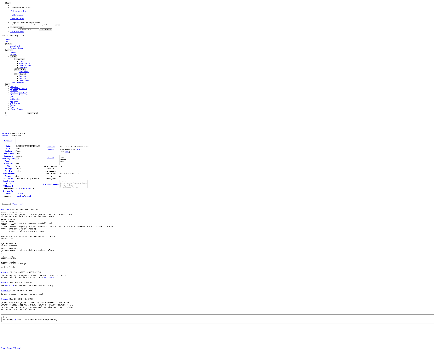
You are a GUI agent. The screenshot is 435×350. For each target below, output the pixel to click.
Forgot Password (17, 27)
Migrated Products (16, 109)
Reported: (51, 147)
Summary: (4, 135)
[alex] (62, 156)
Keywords (8, 141)
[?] (6, 115)
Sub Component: (8, 159)
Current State (19, 59)
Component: (8, 156)
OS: (8, 166)
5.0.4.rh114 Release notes (19, 95)
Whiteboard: (8, 186)
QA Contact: (8, 178)
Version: (8, 161)
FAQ (12, 97)
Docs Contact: (8, 181)
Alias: (8, 148)
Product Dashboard (17, 82)
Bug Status (23, 76)
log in (14, 320)
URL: (8, 183)
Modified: (50, 149)
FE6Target (19, 193)
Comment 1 (5, 272)
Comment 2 (5, 282)
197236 (18, 188)
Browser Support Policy (18, 93)
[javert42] (62, 162)
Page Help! (14, 87)
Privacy (3, 348)
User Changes (24, 72)
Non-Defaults (24, 80)
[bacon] (62, 158)
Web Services (15, 103)
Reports (13, 57)
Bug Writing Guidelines (18, 89)
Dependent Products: (51, 184)
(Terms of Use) (17, 204)
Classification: (8, 153)
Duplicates (23, 67)
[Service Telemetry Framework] (73, 187)
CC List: (50, 158)
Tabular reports (24, 63)
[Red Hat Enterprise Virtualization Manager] (73, 183)
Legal (12, 107)
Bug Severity (23, 78)
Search (8, 44)
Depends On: (8, 191)
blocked (28, 196)
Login (8, 3)
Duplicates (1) (8, 188)
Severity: (8, 171)
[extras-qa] (62, 160)
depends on (20, 196)
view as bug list (27, 188)
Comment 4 (5, 299)
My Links (9, 50)
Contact (13, 105)
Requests (13, 54)
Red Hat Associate (17, 15)
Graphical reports (25, 65)
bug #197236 (49, 277)
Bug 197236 (9, 285)
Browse (13, 52)
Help (7, 84)
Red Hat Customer (17, 19)
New (7, 41)
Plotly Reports (20, 74)
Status (8, 146)
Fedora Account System (19, 11)
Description (5, 209)
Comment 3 (5, 291)
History (80, 149)
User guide (14, 101)
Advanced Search (16, 48)
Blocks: (8, 193)
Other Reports (20, 69)
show (67, 152)
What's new (14, 91)
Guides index (14, 99)
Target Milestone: (8, 173)
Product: (8, 151)
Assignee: (8, 176)
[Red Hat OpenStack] (73, 185)
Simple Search (15, 46)
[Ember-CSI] (73, 181)
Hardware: (8, 164)
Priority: (8, 169)
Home (7, 39)
